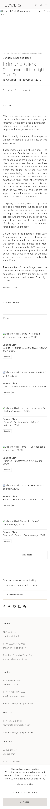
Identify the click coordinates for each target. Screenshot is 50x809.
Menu (46, 5)
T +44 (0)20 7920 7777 (14, 692)
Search (41, 5)
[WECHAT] (24, 607)
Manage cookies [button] (25, 784)
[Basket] (36, 5)
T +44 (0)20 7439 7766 (14, 644)
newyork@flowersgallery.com (17, 725)
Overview (7, 90)
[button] (13, 357)
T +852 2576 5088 (11, 762)
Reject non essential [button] (27, 793)
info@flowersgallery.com (14, 648)
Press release (12, 303)
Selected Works (23, 90)
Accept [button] (27, 802)
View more (27, 555)
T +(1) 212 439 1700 (12, 721)
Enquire (7, 357)
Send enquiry (44, 595)
